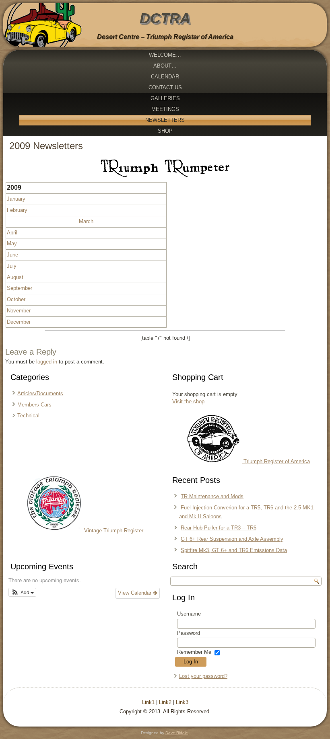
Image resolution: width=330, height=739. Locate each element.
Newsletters (165, 120)
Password (188, 633)
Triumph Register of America (276, 461)
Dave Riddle (176, 733)
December (19, 322)
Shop (165, 131)
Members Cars (34, 405)
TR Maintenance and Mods (212, 496)
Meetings (165, 109)
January (16, 199)
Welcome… (165, 55)
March (86, 221)
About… (165, 66)
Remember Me (194, 652)
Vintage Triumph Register (112, 531)
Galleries (165, 98)
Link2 (165, 702)
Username (189, 614)
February (17, 210)
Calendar (165, 77)
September (19, 288)
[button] (22, 592)
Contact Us (165, 87)
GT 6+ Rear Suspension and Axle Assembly (232, 539)
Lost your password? (203, 676)
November (19, 311)
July (11, 266)
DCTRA (165, 18)
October (16, 299)
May (12, 243)
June (12, 255)
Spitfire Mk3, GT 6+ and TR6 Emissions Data (234, 550)
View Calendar (135, 593)
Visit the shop (188, 401)
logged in (46, 362)
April (12, 233)
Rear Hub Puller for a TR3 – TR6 (218, 528)
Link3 (182, 702)
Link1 (148, 702)
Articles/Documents (40, 393)
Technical (28, 416)
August (15, 277)
